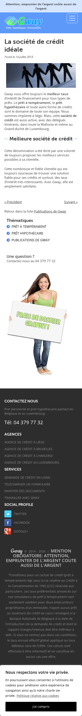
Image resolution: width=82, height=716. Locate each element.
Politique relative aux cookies (38, 696)
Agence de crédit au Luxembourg (31, 462)
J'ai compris (41, 706)
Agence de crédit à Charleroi (28, 456)
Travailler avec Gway (21, 498)
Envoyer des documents (24, 491)
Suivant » (71, 202)
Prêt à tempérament (29, 226)
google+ (20, 531)
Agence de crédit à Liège (24, 442)
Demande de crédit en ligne (27, 477)
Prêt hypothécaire (27, 233)
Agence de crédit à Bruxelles (28, 449)
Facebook (21, 522)
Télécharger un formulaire (27, 484)
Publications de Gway (50, 211)
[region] (41, 690)
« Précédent (13, 202)
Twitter (19, 514)
